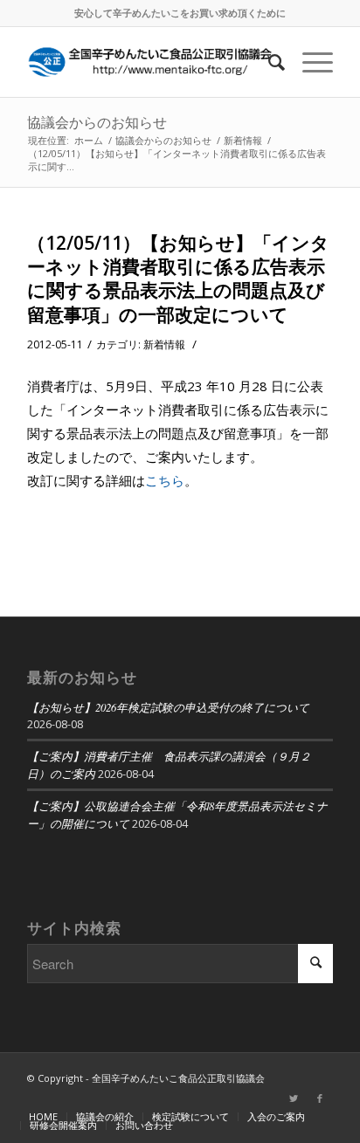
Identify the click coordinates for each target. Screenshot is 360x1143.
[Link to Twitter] (293, 1098)
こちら (164, 480)
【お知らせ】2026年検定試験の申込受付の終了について (168, 706)
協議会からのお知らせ (97, 122)
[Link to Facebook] (320, 1098)
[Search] (268, 62)
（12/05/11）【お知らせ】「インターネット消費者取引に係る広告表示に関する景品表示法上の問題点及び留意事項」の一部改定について (178, 279)
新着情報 (164, 344)
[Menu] (309, 62)
